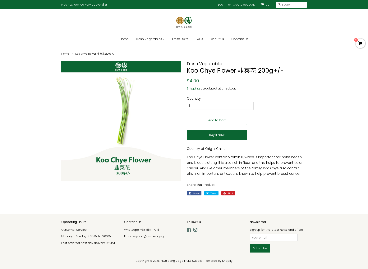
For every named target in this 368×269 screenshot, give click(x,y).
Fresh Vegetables (149, 39)
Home (124, 39)
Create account (244, 5)
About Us (217, 39)
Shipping (193, 88)
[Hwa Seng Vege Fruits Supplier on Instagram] (195, 230)
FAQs (199, 39)
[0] (360, 43)
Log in (222, 5)
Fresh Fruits (180, 39)
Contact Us (239, 39)
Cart (268, 5)
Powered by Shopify (218, 261)
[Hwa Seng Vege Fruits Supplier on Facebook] (189, 230)
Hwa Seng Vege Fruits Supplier (182, 261)
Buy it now (216, 135)
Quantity (194, 98)
